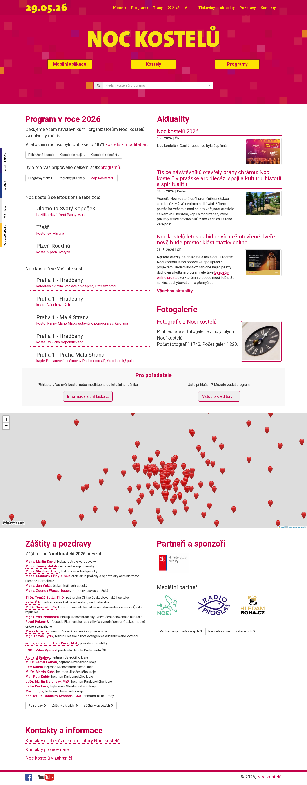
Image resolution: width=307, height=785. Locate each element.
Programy (139, 8)
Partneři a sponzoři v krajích (180, 631)
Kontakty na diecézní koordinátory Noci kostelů (72, 740)
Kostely (119, 8)
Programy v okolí (40, 178)
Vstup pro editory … (219, 396)
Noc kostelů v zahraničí (48, 758)
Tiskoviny (206, 8)
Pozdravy (248, 8)
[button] (149, 471)
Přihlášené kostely (41, 155)
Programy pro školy (71, 178)
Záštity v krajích (63, 705)
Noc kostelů (269, 777)
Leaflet (283, 527)
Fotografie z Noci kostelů (187, 322)
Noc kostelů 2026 (177, 131)
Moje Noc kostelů (103, 178)
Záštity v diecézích (97, 705)
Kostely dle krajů (71, 155)
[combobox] (158, 85)
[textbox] (156, 85)
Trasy (158, 8)
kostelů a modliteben (126, 144)
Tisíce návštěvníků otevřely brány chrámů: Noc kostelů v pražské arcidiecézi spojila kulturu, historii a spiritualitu (219, 178)
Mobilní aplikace (69, 64)
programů (110, 167)
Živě (175, 8)
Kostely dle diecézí (104, 155)
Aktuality (227, 8)
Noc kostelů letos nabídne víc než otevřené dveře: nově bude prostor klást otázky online (216, 240)
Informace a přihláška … (88, 396)
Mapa (189, 8)
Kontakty (268, 8)
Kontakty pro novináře (47, 749)
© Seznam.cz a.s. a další (296, 527)
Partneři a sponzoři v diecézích (230, 631)
